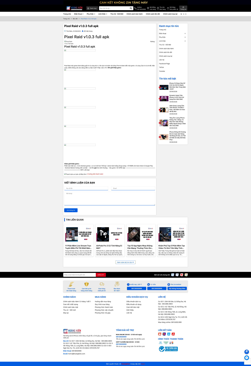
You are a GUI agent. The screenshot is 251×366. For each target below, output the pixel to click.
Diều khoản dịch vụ (133, 301)
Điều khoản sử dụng (133, 304)
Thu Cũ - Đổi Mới (116, 14)
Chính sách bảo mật (70, 307)
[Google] (186, 275)
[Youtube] (181, 275)
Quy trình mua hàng (102, 304)
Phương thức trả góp (102, 313)
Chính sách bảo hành (135, 14)
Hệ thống (153, 8)
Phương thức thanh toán (104, 307)
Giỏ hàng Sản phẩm (174, 8)
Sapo (143, 364)
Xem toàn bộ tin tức (124, 262)
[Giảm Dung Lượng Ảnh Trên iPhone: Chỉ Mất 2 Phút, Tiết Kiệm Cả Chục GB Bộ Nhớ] (164, 109)
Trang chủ (67, 14)
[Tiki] (168, 334)
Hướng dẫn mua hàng (103, 301)
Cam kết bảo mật (132, 307)
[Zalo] (172, 275)
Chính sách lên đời (153, 14)
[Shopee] (159, 334)
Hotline (141, 8)
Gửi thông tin (71, 210)
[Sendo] (173, 334)
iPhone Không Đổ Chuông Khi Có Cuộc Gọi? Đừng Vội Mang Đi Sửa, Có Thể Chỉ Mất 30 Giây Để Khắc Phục (177, 135)
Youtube (162, 71)
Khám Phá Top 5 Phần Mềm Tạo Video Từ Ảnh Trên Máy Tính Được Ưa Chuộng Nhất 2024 (171, 247)
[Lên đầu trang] (247, 348)
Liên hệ (161, 60)
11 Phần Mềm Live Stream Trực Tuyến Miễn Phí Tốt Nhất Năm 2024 (78, 247)
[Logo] (74, 8)
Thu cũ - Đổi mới (69, 310)
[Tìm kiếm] (130, 8)
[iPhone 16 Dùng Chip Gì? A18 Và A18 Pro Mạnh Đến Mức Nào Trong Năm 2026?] (164, 87)
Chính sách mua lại (170, 14)
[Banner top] (125, 2)
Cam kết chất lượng (70, 304)
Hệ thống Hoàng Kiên (177, 288)
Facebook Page (164, 64)
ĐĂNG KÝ (101, 275)
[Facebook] (177, 275)
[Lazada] (164, 334)
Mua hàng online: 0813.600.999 (169, 322)
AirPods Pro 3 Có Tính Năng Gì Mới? (109, 247)
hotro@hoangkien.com (76, 354)
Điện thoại (78, 14)
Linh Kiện (102, 14)
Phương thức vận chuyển (104, 310)
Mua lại (66, 313)
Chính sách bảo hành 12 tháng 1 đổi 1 (77, 301)
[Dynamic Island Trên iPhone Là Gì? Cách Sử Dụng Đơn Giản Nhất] (164, 98)
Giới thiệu (130, 310)
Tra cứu (163, 8)
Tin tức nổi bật (167, 78)
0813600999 (136, 288)
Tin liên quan (75, 219)
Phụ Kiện (90, 14)
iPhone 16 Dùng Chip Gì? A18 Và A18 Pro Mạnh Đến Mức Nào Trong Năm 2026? (177, 86)
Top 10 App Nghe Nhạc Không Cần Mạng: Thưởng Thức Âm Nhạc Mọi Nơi (139, 247)
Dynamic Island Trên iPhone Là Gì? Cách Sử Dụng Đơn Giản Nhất (176, 97)
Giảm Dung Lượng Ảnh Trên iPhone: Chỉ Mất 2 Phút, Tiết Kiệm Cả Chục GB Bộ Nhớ (177, 108)
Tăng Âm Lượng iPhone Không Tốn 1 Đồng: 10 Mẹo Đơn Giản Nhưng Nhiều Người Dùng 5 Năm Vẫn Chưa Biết (177, 121)
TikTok (161, 67)
